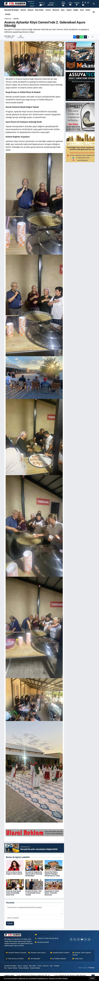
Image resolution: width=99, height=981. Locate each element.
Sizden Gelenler (35, 968)
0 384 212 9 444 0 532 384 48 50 (48, 938)
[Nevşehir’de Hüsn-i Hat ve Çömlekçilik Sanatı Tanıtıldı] (34, 884)
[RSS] (89, 939)
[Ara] (94, 4)
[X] (74, 939)
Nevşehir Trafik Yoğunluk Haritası (82, 954)
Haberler (7, 18)
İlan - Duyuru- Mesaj (10, 968)
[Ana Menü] (94, 12)
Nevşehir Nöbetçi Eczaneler (17, 952)
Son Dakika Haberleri (59, 958)
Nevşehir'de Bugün (11, 10)
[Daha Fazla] (85, 37)
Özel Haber (39, 10)
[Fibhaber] (15, 4)
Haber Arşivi (79, 958)
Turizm (48, 10)
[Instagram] (78, 939)
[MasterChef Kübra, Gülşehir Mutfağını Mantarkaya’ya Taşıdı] (53, 865)
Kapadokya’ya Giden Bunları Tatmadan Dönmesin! (52, 893)
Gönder (10, 923)
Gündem (56, 966)
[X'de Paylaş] (78, 37)
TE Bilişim (91, 968)
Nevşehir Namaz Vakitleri (61, 952)
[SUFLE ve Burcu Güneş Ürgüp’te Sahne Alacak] (15, 865)
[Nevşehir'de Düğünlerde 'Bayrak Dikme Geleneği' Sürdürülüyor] (34, 865)
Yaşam (69, 10)
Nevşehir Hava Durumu (38, 952)
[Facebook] (71, 939)
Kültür (16, 18)
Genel (88, 10)
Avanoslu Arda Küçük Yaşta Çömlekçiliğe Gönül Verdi (13, 893)
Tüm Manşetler (35, 958)
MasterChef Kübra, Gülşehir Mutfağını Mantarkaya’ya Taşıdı (52, 874)
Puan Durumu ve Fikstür (15, 958)
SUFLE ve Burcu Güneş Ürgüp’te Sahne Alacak (14, 873)
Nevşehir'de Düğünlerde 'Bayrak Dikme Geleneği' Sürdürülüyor (33, 874)
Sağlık (75, 10)
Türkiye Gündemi (23, 968)
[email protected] (43, 935)
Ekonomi (55, 10)
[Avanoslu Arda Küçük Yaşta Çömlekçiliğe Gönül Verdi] (15, 884)
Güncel (23, 10)
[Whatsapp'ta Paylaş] (81, 37)
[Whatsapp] (85, 939)
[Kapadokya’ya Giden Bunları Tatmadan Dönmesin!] (53, 884)
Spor (63, 10)
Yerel (82, 10)
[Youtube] (82, 939)
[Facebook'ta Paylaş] (74, 37)
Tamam (92, 978)
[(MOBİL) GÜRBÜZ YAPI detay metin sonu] (35, 832)
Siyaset (30, 10)
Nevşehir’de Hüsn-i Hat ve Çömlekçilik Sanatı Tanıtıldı (33, 893)
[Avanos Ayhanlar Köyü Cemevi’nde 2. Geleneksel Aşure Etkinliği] (34, 58)
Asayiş (7, 14)
